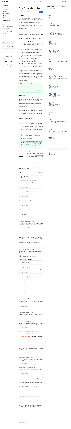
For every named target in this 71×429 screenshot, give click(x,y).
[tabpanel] (57, 154)
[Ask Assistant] (68, 6)
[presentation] (57, 77)
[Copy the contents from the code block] (66, 6)
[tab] (48, 149)
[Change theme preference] (68, 2)
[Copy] (37, 11)
